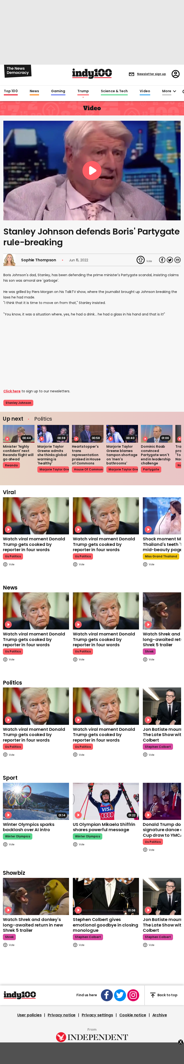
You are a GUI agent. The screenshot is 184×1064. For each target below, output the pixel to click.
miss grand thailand (161, 556)
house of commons (89, 469)
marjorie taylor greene (54, 469)
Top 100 (11, 91)
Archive (159, 1015)
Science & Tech (114, 91)
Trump (83, 91)
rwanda (11, 465)
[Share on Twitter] (170, 260)
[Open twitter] (120, 995)
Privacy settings (97, 1015)
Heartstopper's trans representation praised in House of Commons (86, 455)
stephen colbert (158, 747)
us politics (13, 556)
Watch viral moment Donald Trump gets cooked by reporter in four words (34, 544)
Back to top (167, 995)
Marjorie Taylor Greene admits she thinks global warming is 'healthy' (52, 455)
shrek (149, 651)
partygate (151, 469)
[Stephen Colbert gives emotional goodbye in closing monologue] (106, 896)
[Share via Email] (177, 260)
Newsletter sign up (151, 74)
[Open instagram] (133, 995)
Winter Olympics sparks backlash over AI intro (28, 827)
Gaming (58, 91)
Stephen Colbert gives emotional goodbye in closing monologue (105, 924)
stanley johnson (18, 403)
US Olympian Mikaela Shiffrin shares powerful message (104, 827)
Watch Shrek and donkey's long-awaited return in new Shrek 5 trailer (33, 924)
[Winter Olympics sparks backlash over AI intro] (36, 801)
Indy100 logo (92, 74)
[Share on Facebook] (162, 260)
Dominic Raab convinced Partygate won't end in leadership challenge (156, 455)
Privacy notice (61, 1015)
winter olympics (17, 836)
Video (145, 91)
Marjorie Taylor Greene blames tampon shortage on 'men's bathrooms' (122, 455)
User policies (29, 1015)
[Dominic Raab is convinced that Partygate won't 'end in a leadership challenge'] (156, 434)
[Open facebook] (107, 995)
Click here (12, 391)
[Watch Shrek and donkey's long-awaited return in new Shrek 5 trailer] (36, 896)
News (34, 91)
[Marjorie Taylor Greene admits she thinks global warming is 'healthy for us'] (53, 434)
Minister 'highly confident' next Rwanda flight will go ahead (18, 453)
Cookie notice (132, 1015)
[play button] (92, 170)
